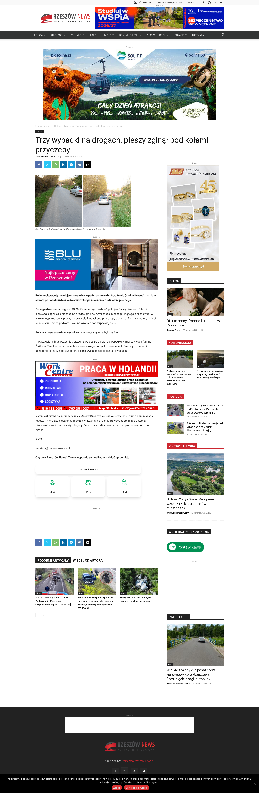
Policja (175, 397)
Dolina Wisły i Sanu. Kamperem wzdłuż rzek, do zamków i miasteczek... (191, 503)
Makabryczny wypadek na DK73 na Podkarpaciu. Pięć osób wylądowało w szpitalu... (205, 409)
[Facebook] (203, 2)
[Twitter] (215, 2)
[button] (223, 35)
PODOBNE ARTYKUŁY (53, 560)
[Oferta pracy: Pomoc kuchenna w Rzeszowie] (195, 302)
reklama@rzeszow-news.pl (138, 761)
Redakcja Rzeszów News (178, 683)
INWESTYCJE (178, 617)
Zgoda (116, 787)
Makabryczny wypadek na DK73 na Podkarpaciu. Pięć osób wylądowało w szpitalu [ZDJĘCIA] (53, 601)
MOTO (107, 35)
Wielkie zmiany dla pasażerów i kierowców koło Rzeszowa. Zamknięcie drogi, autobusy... (178, 377)
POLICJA (38, 35)
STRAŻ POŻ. (57, 35)
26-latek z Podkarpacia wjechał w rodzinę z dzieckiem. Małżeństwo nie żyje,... (205, 427)
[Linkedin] (63, 164)
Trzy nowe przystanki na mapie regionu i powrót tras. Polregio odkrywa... (210, 374)
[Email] (87, 164)
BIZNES (92, 35)
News (38, 593)
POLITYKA (75, 35)
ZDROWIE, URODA (156, 35)
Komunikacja (180, 343)
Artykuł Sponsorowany (177, 512)
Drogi (170, 366)
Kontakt (191, 2)
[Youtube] (221, 2)
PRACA (174, 281)
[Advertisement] (97, 515)
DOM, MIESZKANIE (129, 35)
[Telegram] (71, 164)
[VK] (79, 164)
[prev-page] (37, 615)
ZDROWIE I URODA (182, 446)
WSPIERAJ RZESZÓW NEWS (189, 532)
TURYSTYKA (198, 35)
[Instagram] (209, 2)
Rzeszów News (48, 156)
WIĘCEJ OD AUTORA (88, 560)
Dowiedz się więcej (137, 787)
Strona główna (42, 126)
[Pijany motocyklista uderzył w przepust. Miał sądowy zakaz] (139, 581)
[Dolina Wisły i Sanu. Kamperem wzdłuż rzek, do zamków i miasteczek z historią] (195, 474)
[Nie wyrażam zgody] (254, 783)
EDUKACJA (178, 35)
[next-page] (43, 615)
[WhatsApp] (55, 164)
